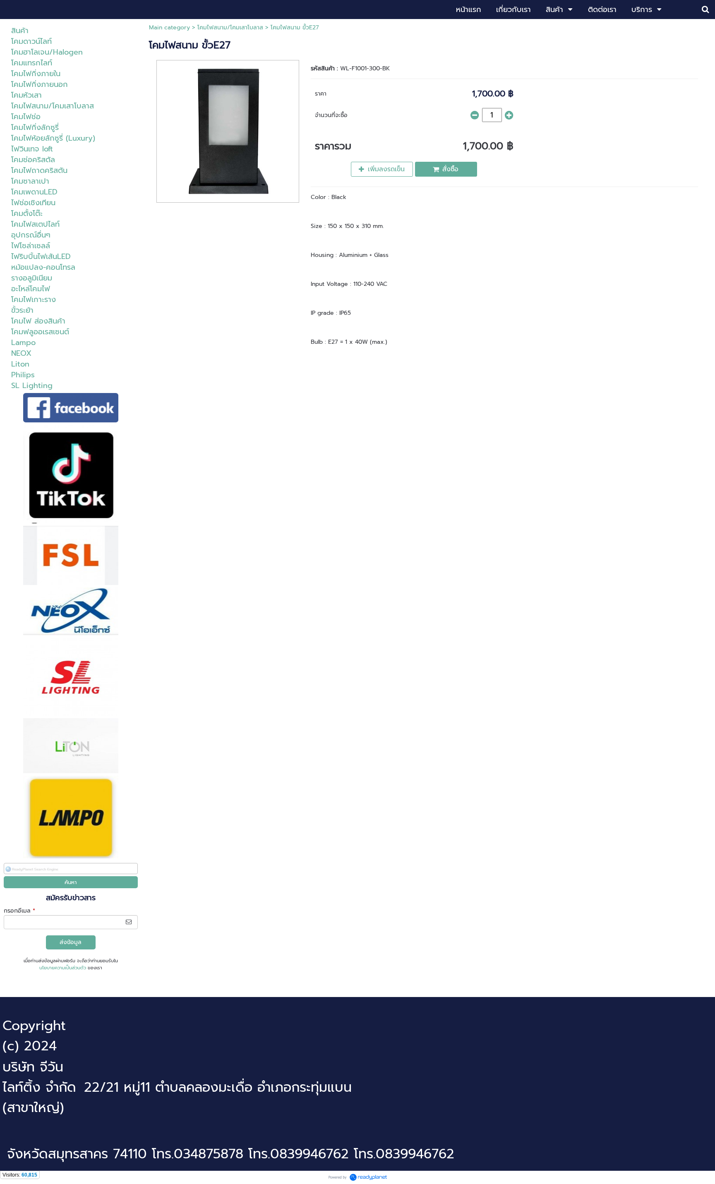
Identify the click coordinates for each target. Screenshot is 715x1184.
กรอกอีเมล (19, 910)
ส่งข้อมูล (71, 942)
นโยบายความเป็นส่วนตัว (62, 967)
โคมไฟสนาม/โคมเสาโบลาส (230, 27)
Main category (169, 27)
